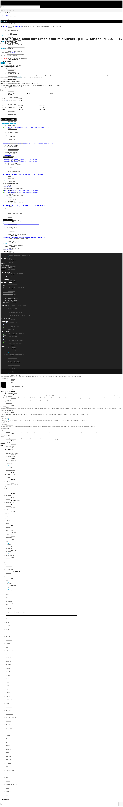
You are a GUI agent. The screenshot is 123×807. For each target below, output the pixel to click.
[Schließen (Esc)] (4, 443)
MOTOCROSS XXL (7, 26)
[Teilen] (3, 443)
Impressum (6, 302)
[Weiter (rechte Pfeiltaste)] (2, 445)
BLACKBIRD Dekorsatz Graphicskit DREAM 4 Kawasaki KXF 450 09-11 (24, 206)
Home (2, 26)
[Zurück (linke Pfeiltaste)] (1, 445)
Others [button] (2, 434)
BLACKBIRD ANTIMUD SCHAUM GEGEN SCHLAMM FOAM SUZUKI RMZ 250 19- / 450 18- (29, 143)
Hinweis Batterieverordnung (10, 300)
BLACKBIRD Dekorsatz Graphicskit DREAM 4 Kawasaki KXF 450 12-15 (24, 237)
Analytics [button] (3, 422)
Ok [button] (3, 378)
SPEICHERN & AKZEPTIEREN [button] (8, 441)
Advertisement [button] (4, 428)
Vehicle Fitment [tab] (7, 63)
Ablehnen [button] (6, 378)
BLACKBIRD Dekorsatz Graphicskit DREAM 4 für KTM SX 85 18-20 (23, 174)
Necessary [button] (3, 402)
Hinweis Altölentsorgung (9, 298)
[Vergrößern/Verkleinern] (1, 443)
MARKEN (14, 26)
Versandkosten (12, 52)
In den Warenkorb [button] (8, 157)
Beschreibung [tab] (7, 61)
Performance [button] (4, 416)
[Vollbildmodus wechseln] (2, 443)
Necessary (4, 404)
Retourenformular (8, 294)
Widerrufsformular (8, 292)
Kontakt (5, 296)
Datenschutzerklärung (9, 288)
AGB (4, 285)
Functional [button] (3, 410)
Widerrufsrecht (7, 290)
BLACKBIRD (19, 26)
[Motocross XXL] (5, 805)
